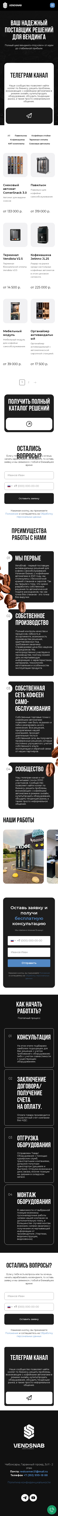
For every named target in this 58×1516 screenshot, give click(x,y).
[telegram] (25, 1497)
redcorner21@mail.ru (34, 1471)
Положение (12, 513)
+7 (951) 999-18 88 (36, 1475)
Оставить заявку (29, 498)
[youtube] (33, 1497)
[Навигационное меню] (52, 5)
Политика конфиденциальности (29, 1482)
